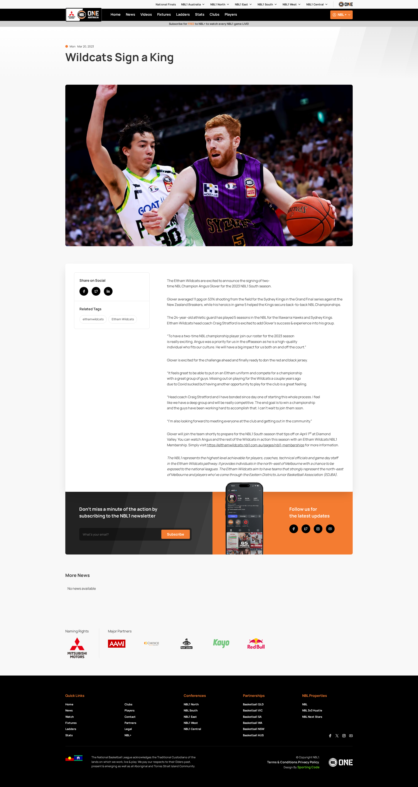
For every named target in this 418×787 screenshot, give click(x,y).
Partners (130, 723)
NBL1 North (217, 4)
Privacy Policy (308, 762)
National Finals (166, 4)
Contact (130, 717)
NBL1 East (241, 4)
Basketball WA (252, 723)
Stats (69, 735)
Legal (128, 729)
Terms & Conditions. (282, 762)
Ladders (70, 729)
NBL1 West (290, 4)
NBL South (191, 710)
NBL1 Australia (191, 4)
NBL (304, 704)
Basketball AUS (253, 735)
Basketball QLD (253, 704)
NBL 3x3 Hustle (312, 710)
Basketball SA (252, 717)
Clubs (128, 704)
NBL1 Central (315, 4)
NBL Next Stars (312, 717)
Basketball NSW (253, 729)
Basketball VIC (253, 710)
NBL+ (128, 735)
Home (69, 704)
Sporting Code (308, 767)
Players (130, 710)
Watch (69, 717)
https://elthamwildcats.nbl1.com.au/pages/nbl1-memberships (255, 445)
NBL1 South (265, 4)
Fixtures (71, 723)
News (69, 710)
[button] (193, 4)
